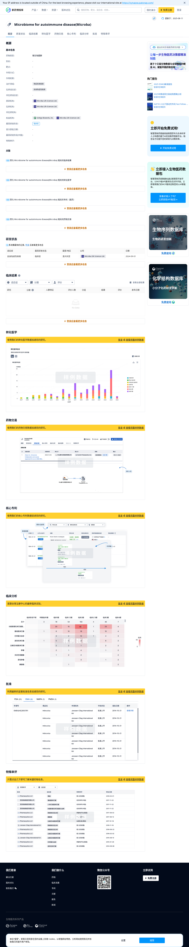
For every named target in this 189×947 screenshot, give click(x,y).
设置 (123, 940)
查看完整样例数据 (135, 339)
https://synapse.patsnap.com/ (138, 2)
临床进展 (55, 882)
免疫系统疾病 (39, 84)
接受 (152, 940)
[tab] (10, 34)
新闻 (53, 904)
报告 (53, 899)
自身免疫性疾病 (39, 89)
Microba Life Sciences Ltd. (47, 101)
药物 (53, 877)
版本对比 (66, 9)
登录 (179, 9)
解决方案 (10, 877)
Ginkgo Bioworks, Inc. (45, 118)
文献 (53, 893)
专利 (53, 888)
